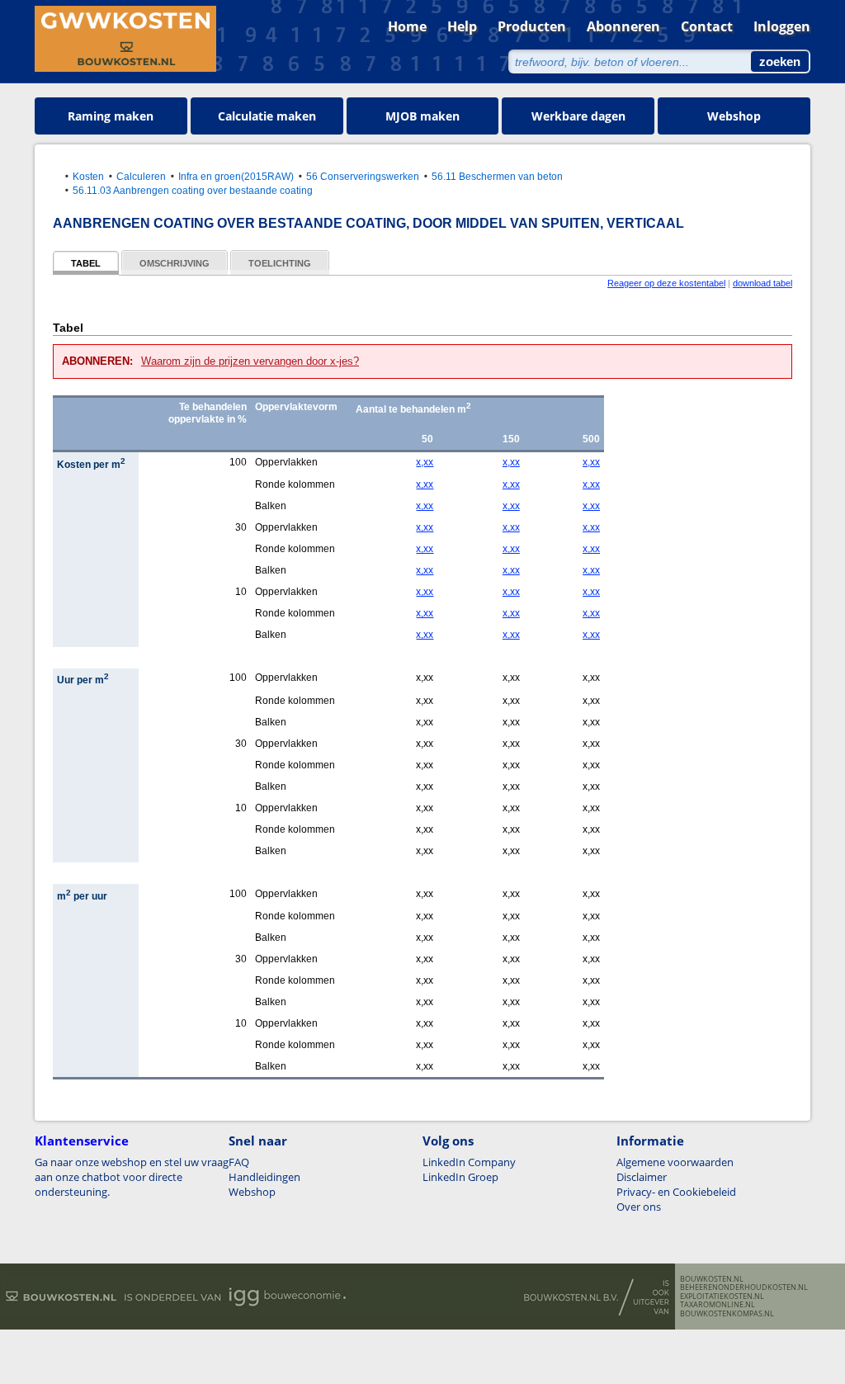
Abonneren (623, 26)
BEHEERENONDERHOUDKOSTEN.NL (744, 1287)
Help (462, 26)
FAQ (239, 1162)
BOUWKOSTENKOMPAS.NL (727, 1314)
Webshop (734, 116)
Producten (532, 26)
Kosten (88, 176)
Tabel (86, 263)
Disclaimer (641, 1176)
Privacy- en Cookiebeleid (676, 1191)
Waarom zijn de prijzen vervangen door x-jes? (250, 361)
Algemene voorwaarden (675, 1162)
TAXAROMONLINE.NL (717, 1305)
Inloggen (781, 26)
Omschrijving (174, 263)
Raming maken (110, 116)
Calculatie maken (267, 116)
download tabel (762, 283)
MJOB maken (422, 116)
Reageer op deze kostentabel (666, 283)
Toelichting (279, 263)
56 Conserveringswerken (362, 176)
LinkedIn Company (469, 1162)
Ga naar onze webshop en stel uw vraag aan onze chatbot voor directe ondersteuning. (132, 1177)
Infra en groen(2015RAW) (236, 176)
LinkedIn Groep (460, 1176)
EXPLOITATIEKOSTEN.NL (722, 1296)
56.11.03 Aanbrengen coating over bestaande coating (193, 190)
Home (407, 26)
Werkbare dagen (578, 116)
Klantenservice (82, 1140)
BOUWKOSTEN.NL (712, 1279)
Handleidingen (264, 1176)
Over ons (638, 1206)
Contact (707, 26)
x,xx (424, 462)
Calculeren (141, 176)
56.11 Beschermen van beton (497, 176)
